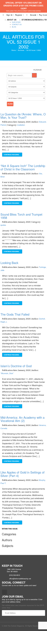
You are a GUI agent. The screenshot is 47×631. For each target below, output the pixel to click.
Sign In (9, 15)
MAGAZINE (33, 19)
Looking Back (9, 262)
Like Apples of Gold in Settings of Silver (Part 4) (22, 474)
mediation (21, 125)
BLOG (14, 27)
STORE (25, 19)
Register (18, 15)
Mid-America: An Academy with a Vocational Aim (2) (22, 419)
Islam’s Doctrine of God (16, 366)
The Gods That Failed (15, 314)
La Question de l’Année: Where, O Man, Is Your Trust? (23, 116)
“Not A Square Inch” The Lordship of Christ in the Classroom (23, 167)
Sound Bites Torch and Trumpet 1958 (21, 216)
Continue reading (11, 154)
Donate (33, 15)
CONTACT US (17, 24)
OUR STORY (16, 22)
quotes (3, 225)
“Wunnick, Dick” (7, 373)
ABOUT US (11, 19)
